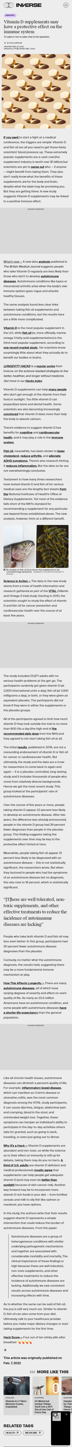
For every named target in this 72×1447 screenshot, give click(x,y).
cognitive (26, 432)
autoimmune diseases (18, 988)
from (63, 489)
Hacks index (33, 381)
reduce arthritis (31, 456)
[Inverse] (29, 5)
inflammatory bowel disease (41, 1088)
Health (10, 1432)
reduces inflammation (21, 466)
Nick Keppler (16, 43)
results (22, 747)
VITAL (53, 591)
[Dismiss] (66, 1414)
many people (58, 389)
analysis (44, 262)
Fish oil (8, 451)
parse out (37, 167)
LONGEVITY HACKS (16, 366)
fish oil (26, 333)
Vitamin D (10, 328)
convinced (10, 414)
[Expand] (55, 1414)
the (5, 494)
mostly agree (43, 1170)
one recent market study (20, 347)
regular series (45, 366)
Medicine (31, 1432)
